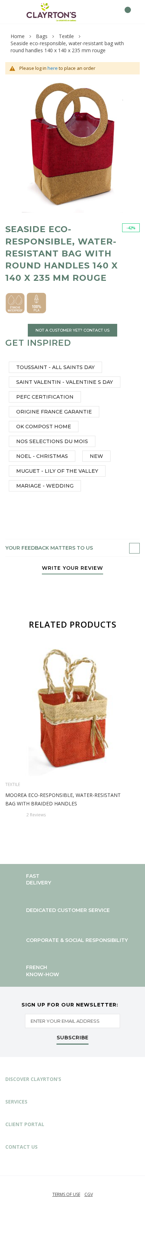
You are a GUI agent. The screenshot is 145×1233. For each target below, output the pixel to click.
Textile (66, 36)
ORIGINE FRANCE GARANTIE (54, 412)
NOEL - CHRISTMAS (42, 456)
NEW (96, 456)
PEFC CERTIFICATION (45, 397)
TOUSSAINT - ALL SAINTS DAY (55, 367)
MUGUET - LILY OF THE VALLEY (57, 471)
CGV (88, 1194)
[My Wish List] (112, 11)
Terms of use (66, 1194)
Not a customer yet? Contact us (72, 330)
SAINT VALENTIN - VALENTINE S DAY (64, 382)
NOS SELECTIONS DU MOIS (52, 441)
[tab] (72, 548)
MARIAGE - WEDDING (45, 486)
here (53, 68)
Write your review (72, 568)
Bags (42, 36)
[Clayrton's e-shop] (51, 11)
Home (18, 36)
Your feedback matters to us (49, 548)
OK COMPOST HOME (43, 426)
